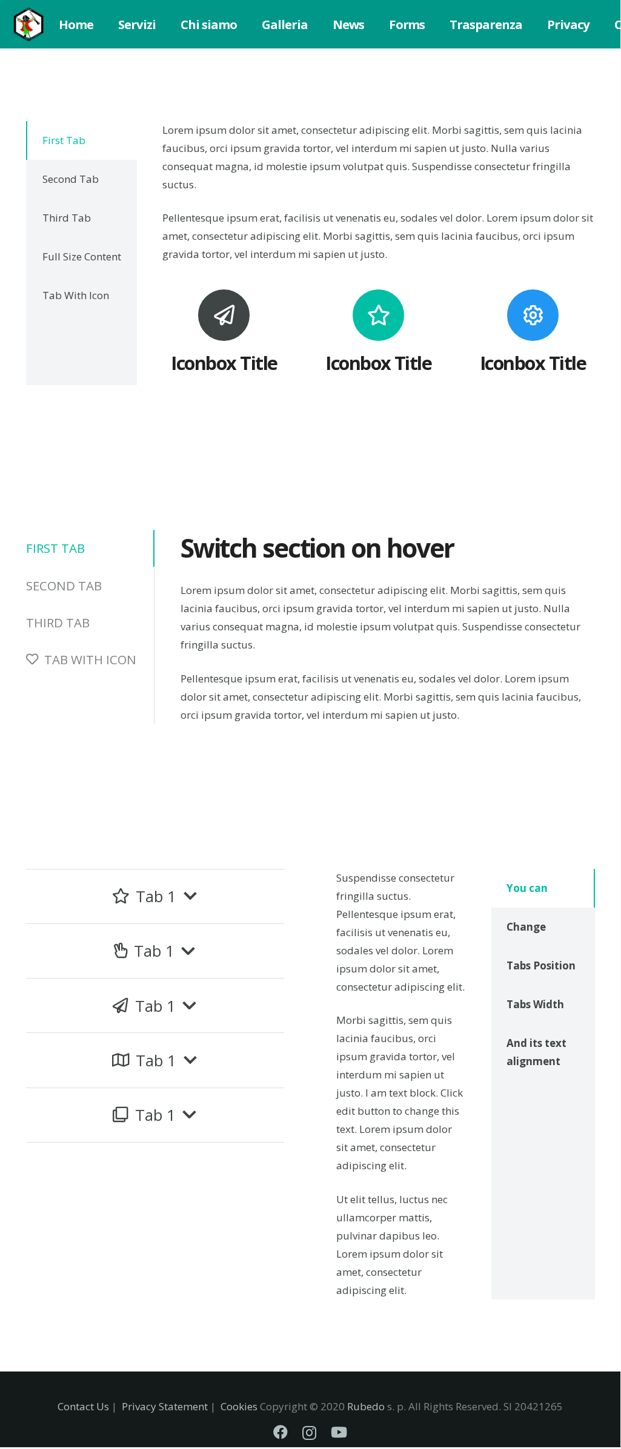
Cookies (239, 1406)
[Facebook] (280, 1432)
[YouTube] (339, 1432)
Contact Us (83, 1406)
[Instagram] (309, 1433)
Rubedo (366, 1406)
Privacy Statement (165, 1406)
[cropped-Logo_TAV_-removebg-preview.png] (28, 24)
